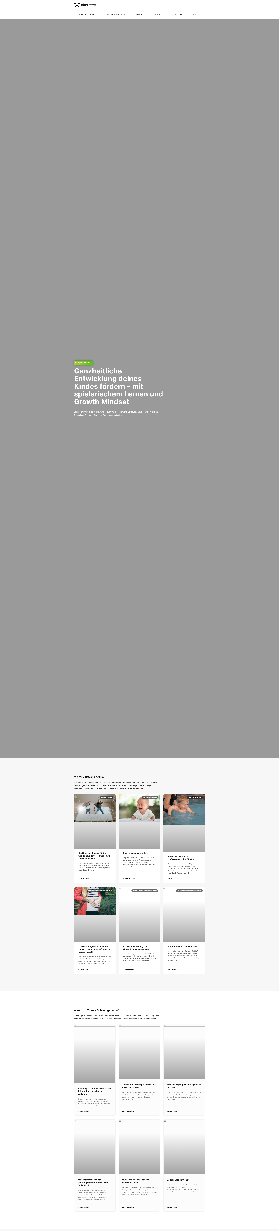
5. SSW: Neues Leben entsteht (183, 946)
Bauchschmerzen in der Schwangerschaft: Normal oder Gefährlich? (93, 1182)
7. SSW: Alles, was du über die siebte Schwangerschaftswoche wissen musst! (94, 949)
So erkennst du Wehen (178, 1180)
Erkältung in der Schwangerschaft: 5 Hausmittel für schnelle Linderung (94, 1091)
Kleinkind (157, 15)
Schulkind (177, 15)
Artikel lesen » (84, 878)
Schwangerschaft (114, 15)
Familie (196, 15)
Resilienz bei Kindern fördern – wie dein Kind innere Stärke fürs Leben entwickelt (94, 856)
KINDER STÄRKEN (86, 15)
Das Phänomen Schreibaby (136, 853)
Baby (138, 15)
